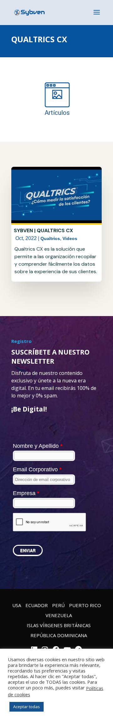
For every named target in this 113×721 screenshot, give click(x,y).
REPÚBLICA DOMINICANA (58, 635)
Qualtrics (50, 238)
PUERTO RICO (85, 605)
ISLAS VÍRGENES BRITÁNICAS (59, 625)
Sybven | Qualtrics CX (43, 230)
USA (16, 605)
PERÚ (58, 605)
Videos (69, 238)
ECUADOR (36, 605)
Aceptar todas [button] (26, 706)
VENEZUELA (59, 615)
